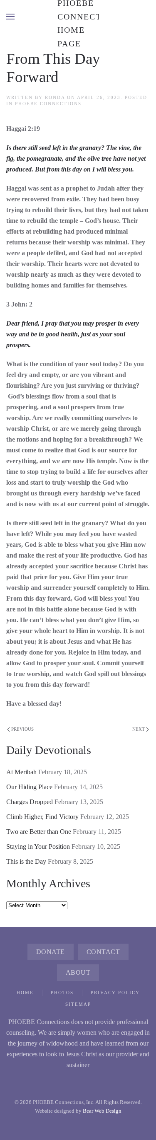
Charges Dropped (29, 801)
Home (25, 992)
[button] (10, 16)
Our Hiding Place (29, 786)
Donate (50, 951)
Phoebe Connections (48, 103)
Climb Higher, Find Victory (42, 816)
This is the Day (26, 861)
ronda (55, 97)
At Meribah (21, 771)
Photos (62, 992)
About (78, 972)
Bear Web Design (102, 1111)
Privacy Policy (115, 992)
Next (138, 729)
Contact (103, 951)
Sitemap (78, 1004)
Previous (22, 729)
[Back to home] (78, 16)
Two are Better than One (38, 831)
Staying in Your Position (38, 846)
